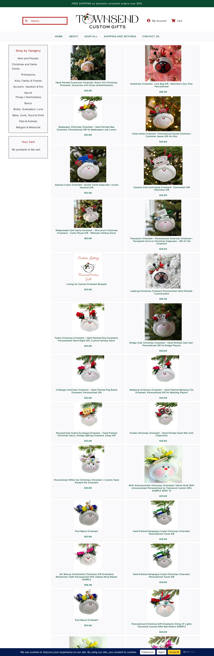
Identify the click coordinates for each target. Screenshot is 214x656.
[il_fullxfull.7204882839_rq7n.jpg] (163, 544)
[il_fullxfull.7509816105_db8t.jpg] (88, 304)
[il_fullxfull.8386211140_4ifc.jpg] (88, 46)
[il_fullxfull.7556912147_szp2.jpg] (88, 254)
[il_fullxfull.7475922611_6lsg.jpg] (163, 403)
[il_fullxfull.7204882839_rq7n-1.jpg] (163, 501)
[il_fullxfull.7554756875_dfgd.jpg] (163, 147)
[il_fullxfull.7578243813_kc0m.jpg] (163, 201)
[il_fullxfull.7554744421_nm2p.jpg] (88, 147)
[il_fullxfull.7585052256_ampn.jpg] (163, 46)
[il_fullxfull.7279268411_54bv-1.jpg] (163, 590)
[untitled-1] (88, 544)
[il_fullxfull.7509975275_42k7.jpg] (88, 356)
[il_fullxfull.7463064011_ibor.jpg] (88, 446)
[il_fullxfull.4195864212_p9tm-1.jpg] (163, 446)
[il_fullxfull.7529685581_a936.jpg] (88, 97)
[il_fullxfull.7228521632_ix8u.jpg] (163, 637)
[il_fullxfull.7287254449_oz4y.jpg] (88, 590)
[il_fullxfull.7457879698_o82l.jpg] (88, 403)
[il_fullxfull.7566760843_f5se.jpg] (88, 201)
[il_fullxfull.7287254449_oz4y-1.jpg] (88, 501)
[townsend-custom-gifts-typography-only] (107, 11)
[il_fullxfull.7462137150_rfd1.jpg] (163, 356)
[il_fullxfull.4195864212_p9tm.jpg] (88, 637)
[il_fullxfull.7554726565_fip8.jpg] (163, 97)
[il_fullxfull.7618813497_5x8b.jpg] (163, 254)
